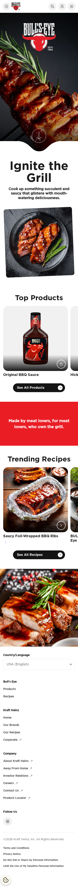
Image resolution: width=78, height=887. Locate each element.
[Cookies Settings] (6, 880)
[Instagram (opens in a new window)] (7, 821)
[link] (39, 139)
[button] (6, 6)
